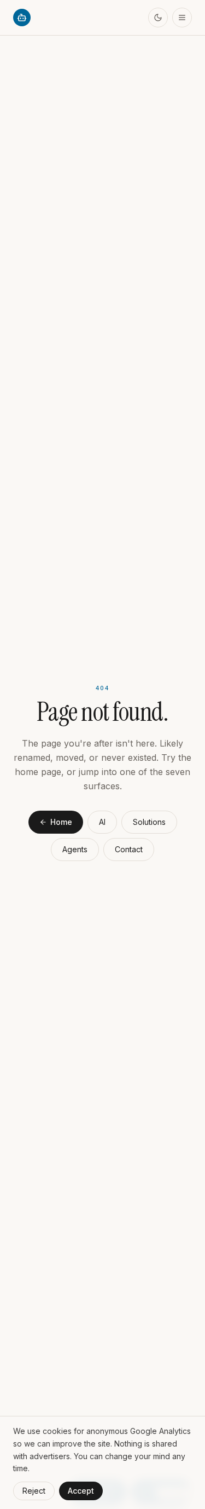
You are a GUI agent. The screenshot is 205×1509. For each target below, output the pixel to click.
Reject (33, 1490)
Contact (129, 849)
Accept (81, 1490)
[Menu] (182, 17)
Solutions (149, 822)
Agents (74, 849)
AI (102, 822)
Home (61, 822)
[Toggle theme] (158, 17)
